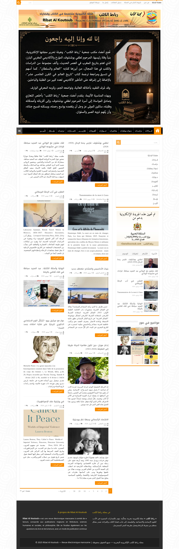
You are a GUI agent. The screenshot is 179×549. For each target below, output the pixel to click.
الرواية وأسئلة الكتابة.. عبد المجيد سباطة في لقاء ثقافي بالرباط (43, 270)
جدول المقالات (116, 2)
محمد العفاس (102, 423)
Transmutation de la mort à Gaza (93, 195)
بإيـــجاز (52, 131)
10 (85, 491)
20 (79, 491)
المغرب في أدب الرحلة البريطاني (49, 192)
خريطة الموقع (95, 2)
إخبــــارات (71, 131)
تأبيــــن (43, 131)
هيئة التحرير (59, 150)
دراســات (138, 131)
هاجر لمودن (59, 196)
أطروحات (92, 131)
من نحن (146, 2)
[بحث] (19, 2)
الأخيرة (154, 253)
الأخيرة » (62, 491)
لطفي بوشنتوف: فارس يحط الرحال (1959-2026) (88, 145)
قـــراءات (148, 131)
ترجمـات (61, 131)
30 (74, 491)
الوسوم (125, 253)
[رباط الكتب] (90, 18)
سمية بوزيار (59, 332)
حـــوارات (103, 131)
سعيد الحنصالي (102, 150)
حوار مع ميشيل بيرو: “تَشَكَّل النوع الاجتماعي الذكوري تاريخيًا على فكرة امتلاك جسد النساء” (43, 324)
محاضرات (113, 131)
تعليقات (135, 253)
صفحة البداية (156, 2)
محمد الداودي (58, 276)
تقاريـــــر (82, 131)
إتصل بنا (105, 2)
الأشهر (145, 253)
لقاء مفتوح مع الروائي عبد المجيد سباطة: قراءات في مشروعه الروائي (43, 145)
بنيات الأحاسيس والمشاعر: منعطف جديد (89, 269)
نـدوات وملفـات (126, 131)
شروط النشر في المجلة (132, 2)
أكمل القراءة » (102, 185)
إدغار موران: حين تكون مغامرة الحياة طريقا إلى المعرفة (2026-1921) (88, 347)
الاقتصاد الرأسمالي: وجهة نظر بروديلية (90, 419)
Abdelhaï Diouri (101, 199)
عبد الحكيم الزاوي (101, 273)
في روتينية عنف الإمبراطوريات (50, 401)
